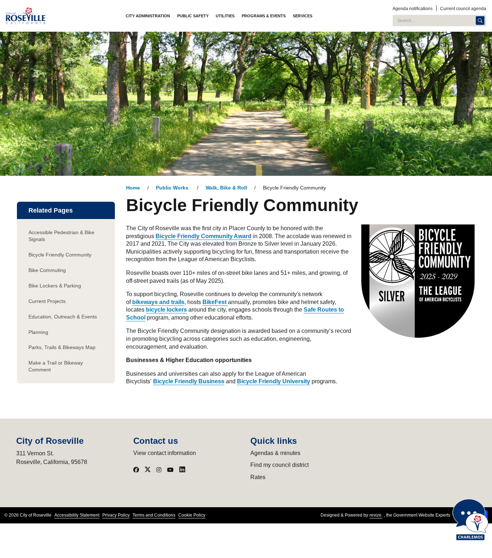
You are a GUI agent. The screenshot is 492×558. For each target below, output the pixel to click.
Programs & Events (264, 16)
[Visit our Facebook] (136, 469)
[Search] (480, 20)
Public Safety (193, 16)
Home (133, 188)
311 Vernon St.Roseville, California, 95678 (51, 457)
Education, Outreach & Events (62, 317)
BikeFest (215, 302)
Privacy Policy (116, 515)
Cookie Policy (191, 515)
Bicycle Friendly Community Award (203, 236)
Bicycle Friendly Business (188, 381)
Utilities (225, 16)
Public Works (173, 188)
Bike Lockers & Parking (54, 286)
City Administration (148, 16)
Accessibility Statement (76, 515)
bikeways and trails (158, 302)
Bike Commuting (47, 270)
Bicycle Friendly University (273, 381)
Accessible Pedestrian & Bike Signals (61, 235)
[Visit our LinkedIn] (182, 469)
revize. (376, 515)
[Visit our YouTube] (170, 469)
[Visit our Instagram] (158, 469)
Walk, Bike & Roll (226, 188)
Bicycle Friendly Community (59, 255)
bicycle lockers (166, 310)
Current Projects (47, 301)
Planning (38, 332)
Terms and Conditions (154, 515)
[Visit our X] (148, 469)
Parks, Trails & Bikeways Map (61, 347)
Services (302, 16)
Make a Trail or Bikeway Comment (55, 366)
